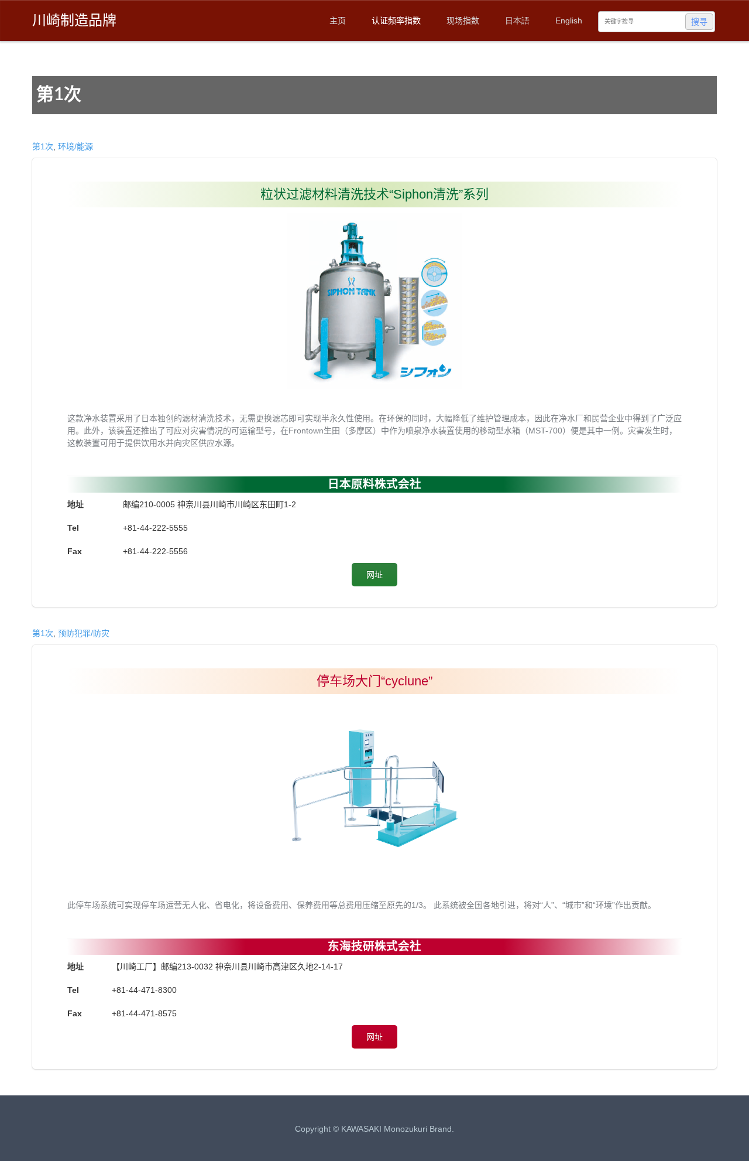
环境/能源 (75, 146)
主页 (337, 20)
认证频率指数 (396, 20)
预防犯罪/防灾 (83, 633)
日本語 (517, 20)
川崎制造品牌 (74, 20)
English (568, 20)
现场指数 (462, 20)
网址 (374, 574)
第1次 (42, 146)
